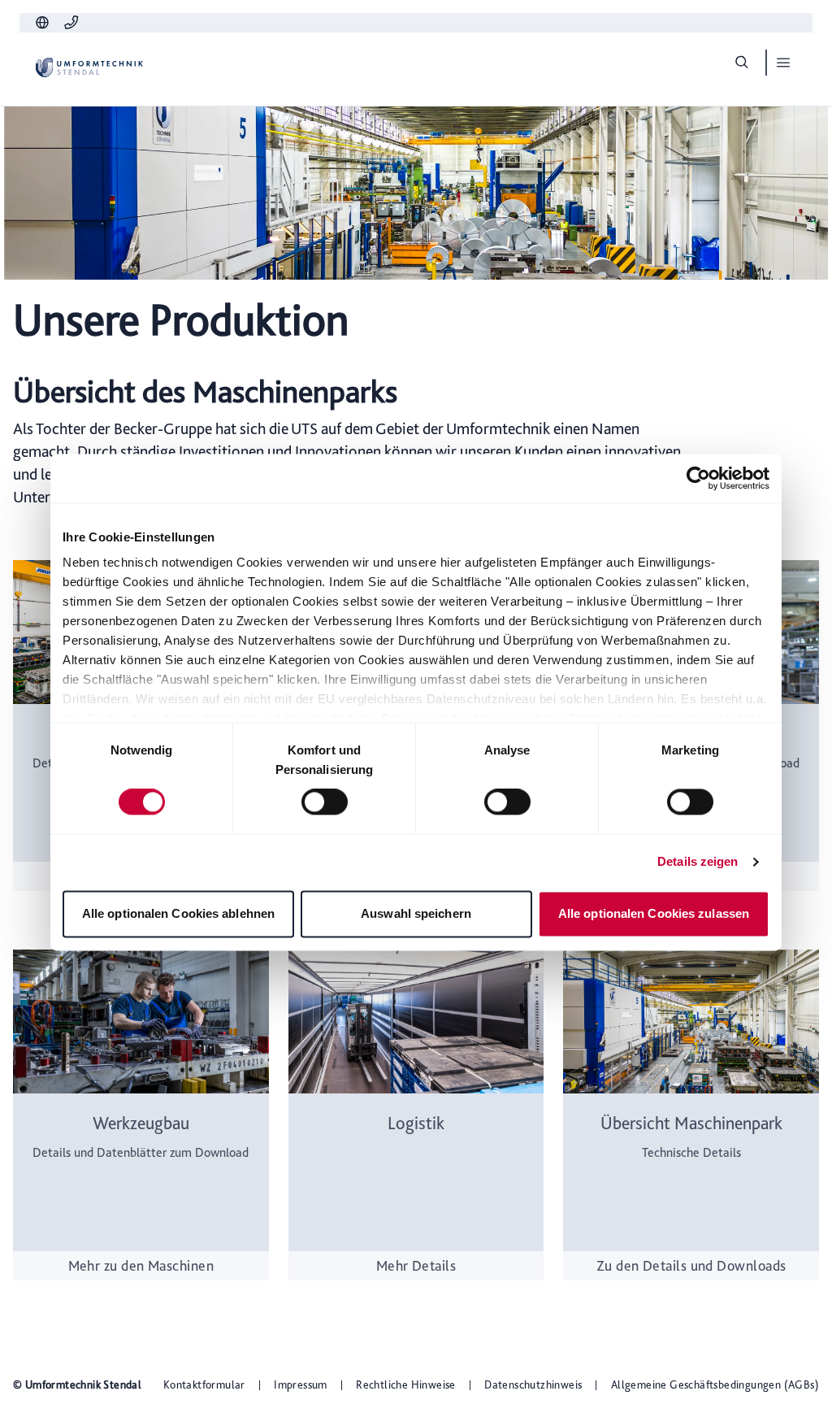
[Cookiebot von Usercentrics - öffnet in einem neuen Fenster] (698, 478)
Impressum (300, 1384)
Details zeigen (697, 862)
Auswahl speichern (416, 913)
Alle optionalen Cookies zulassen (653, 913)
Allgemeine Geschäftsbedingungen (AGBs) (715, 1384)
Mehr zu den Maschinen (141, 1265)
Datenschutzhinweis (533, 1384)
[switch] (324, 802)
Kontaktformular (204, 1384)
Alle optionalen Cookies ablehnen (178, 913)
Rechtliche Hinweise (406, 1384)
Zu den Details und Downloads (691, 1265)
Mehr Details (416, 1265)
